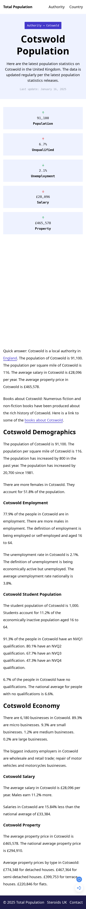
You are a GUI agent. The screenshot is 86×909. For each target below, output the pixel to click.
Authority (57, 6)
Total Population (17, 6)
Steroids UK (57, 902)
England (10, 358)
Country (76, 6)
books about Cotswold (44, 420)
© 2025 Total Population (23, 902)
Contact (76, 902)
